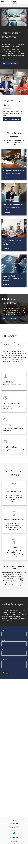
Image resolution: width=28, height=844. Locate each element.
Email (3, 640)
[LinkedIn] (14, 833)
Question (4, 659)
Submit (5, 673)
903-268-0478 (15, 823)
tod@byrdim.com (14, 830)
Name (3, 630)
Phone (3, 650)
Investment (14, 841)
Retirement (14, 840)
